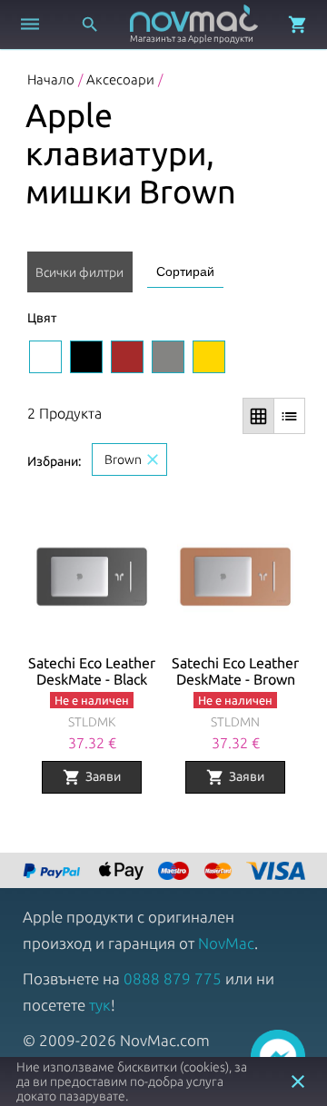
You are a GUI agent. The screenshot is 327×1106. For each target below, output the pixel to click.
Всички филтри (79, 272)
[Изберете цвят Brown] (127, 357)
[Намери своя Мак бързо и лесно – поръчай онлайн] (53, 872)
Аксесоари (120, 79)
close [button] (298, 1081)
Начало (50, 79)
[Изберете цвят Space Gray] (168, 357)
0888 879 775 (173, 978)
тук (100, 1004)
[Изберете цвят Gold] (209, 357)
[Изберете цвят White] (45, 357)
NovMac (226, 943)
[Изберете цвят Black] (86, 357)
